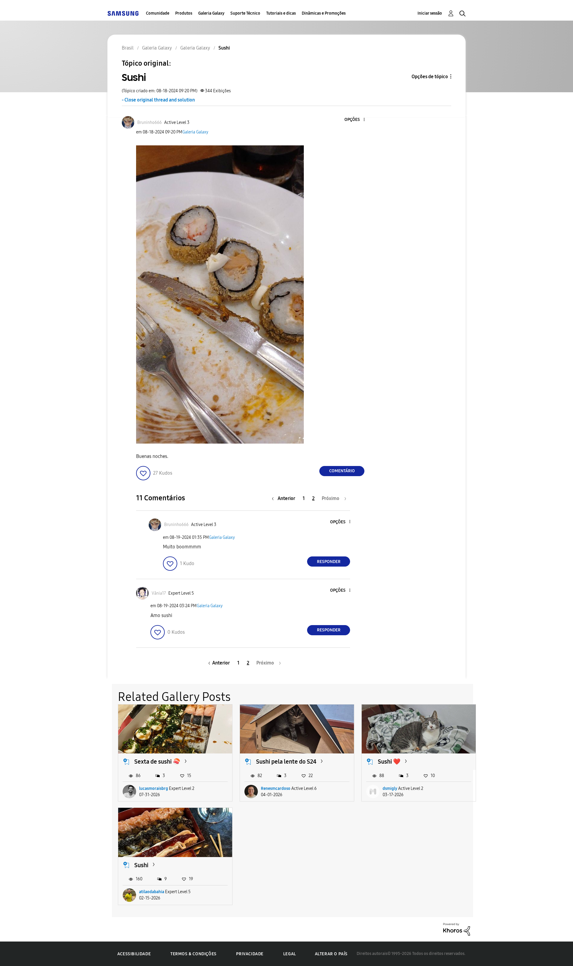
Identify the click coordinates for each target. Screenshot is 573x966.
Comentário (342, 470)
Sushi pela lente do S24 (286, 761)
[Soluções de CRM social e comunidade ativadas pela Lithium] (456, 929)
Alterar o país (331, 953)
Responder (329, 561)
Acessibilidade (134, 953)
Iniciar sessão (430, 13)
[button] (354, 120)
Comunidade (157, 13)
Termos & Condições (193, 953)
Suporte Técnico (245, 13)
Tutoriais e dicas (281, 13)
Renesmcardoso (275, 788)
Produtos (183, 13)
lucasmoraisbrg (153, 788)
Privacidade (250, 953)
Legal (289, 953)
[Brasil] (122, 13)
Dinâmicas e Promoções (324, 13)
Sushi (141, 865)
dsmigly (390, 788)
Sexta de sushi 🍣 (157, 761)
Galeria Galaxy (211, 13)
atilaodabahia (151, 891)
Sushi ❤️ (389, 761)
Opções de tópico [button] (430, 76)
